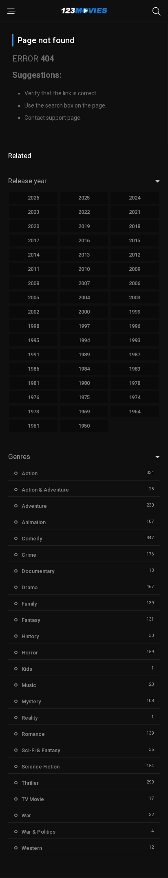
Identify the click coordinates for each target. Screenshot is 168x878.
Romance (33, 734)
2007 (84, 283)
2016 (84, 240)
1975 (84, 397)
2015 (134, 240)
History (30, 636)
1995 (33, 340)
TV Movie (33, 799)
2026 (33, 198)
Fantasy (31, 620)
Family (29, 604)
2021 (134, 212)
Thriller (30, 783)
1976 (33, 397)
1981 (33, 383)
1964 (134, 411)
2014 (33, 255)
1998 (33, 326)
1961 (33, 426)
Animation (34, 522)
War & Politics (38, 832)
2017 (33, 240)
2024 (134, 198)
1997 (84, 326)
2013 (84, 255)
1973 (33, 411)
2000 (84, 312)
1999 (134, 312)
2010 (84, 269)
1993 (134, 340)
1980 (84, 383)
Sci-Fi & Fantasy (41, 750)
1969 (84, 411)
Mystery (31, 701)
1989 (84, 354)
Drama (30, 587)
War (26, 815)
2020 (33, 226)
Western (32, 848)
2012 (134, 255)
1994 (84, 340)
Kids (27, 669)
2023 (33, 212)
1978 (134, 383)
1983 (134, 369)
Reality (30, 718)
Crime (29, 555)
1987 (134, 354)
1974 (134, 397)
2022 (84, 212)
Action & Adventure (45, 490)
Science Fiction (41, 767)
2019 (84, 226)
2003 (134, 297)
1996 (134, 326)
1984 (84, 369)
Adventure (34, 506)
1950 (84, 426)
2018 (134, 226)
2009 (134, 269)
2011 (33, 269)
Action (30, 473)
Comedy (32, 539)
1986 (33, 369)
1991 (33, 354)
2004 (84, 297)
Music (29, 685)
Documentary (38, 571)
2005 (33, 297)
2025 (84, 198)
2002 (33, 312)
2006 (134, 283)
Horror (30, 653)
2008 (33, 283)
